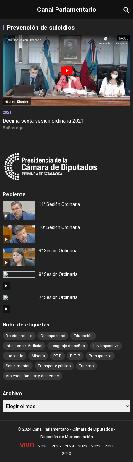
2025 (56, 446)
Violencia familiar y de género (32, 376)
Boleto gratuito (19, 336)
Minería (38, 356)
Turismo (86, 366)
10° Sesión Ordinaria (59, 227)
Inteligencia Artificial (24, 346)
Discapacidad (53, 336)
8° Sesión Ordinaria (58, 274)
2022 (95, 446)
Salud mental (17, 366)
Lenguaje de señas (68, 346)
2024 (69, 446)
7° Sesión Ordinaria (58, 297)
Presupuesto (100, 356)
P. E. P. (75, 356)
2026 (42, 446)
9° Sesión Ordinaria (58, 250)
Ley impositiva (106, 346)
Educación (83, 336)
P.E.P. (57, 356)
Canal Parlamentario (66, 9)
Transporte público (54, 366)
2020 (66, 453)
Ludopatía (14, 356)
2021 (7, 112)
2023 (82, 446)
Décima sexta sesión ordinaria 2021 (43, 121)
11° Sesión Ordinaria (59, 204)
